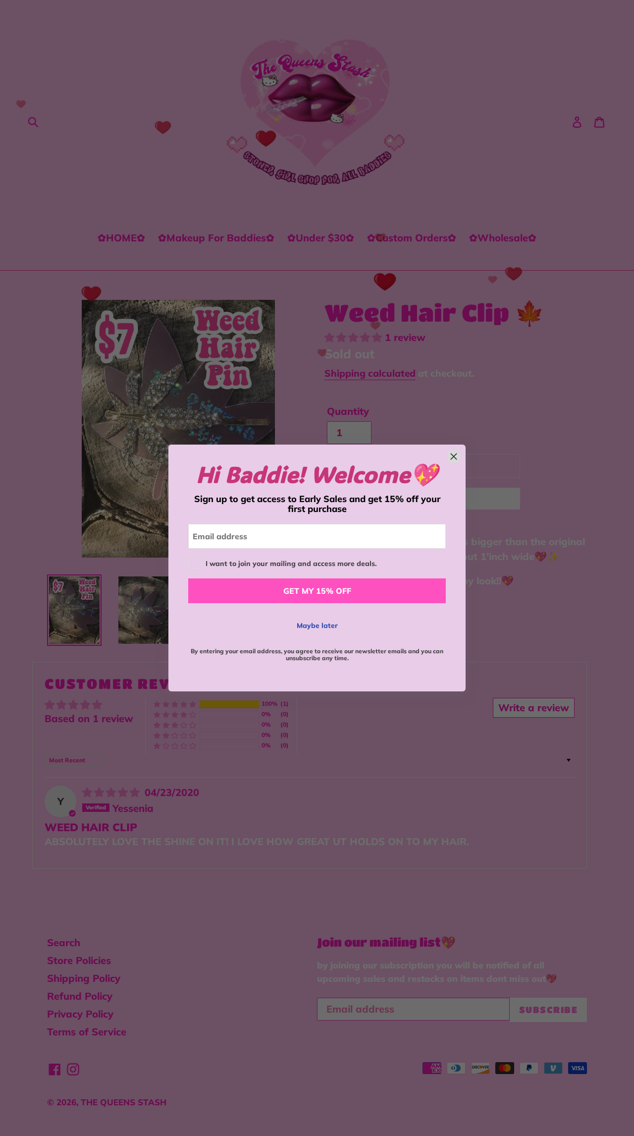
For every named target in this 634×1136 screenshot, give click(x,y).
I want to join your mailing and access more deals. (291, 563)
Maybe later (317, 625)
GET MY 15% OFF (317, 591)
